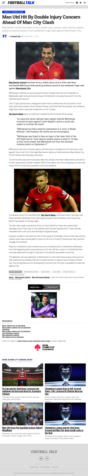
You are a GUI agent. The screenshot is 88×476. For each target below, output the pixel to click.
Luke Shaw (56, 272)
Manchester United (17, 82)
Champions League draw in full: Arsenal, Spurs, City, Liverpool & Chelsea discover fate (64, 391)
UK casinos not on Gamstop (13, 337)
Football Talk (15, 36)
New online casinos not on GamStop (16, 331)
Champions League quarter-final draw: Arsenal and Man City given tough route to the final (64, 430)
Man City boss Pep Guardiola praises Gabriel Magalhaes (22, 429)
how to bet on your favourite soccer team (34, 341)
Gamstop (5, 329)
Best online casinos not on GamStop (16, 327)
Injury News (45, 272)
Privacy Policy (45, 467)
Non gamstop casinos (10, 335)
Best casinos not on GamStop (13, 325)
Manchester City (23, 88)
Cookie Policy (34, 467)
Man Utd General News (41, 277)
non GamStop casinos (10, 333)
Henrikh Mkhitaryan (31, 272)
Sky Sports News (48, 215)
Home (11, 277)
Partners (55, 467)
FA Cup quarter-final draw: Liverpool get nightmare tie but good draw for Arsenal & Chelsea (21, 391)
